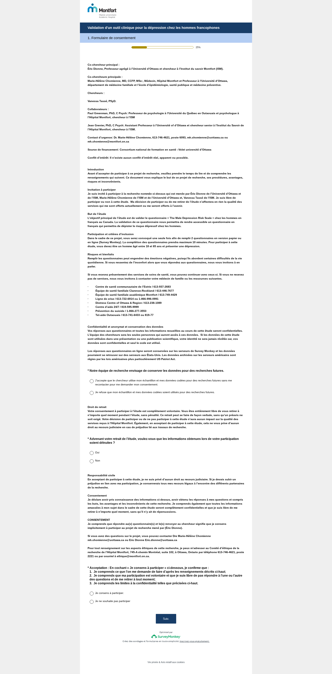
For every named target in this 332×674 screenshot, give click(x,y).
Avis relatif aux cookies (173, 662)
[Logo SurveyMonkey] (166, 636)
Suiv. (166, 618)
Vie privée (153, 662)
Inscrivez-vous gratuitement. (194, 641)
